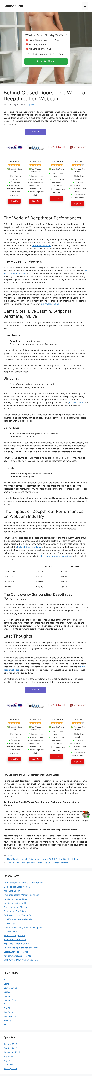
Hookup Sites (10, 1000)
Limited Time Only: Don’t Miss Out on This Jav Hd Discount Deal (38, 863)
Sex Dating (9, 1012)
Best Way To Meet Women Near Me (21, 960)
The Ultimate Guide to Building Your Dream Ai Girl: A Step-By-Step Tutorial (43, 859)
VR (5, 1024)
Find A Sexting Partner (14, 935)
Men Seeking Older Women (17, 887)
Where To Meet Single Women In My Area (23, 927)
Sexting (7, 1020)
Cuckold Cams (76, 402)
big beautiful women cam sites (56, 556)
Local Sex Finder (46, 61)
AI (5, 980)
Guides (7, 992)
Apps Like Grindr (12, 891)
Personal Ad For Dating (15, 911)
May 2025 (8, 1064)
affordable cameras (41, 245)
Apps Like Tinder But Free (16, 943)
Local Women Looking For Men (18, 919)
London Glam (13, 6)
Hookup (7, 996)
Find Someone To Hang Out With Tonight (23, 883)
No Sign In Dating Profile (15, 903)
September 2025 (12, 1052)
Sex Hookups (10, 1016)
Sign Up (14, 201)
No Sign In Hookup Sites (15, 899)
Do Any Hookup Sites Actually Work (21, 948)
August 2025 (10, 1056)
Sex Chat (8, 1008)
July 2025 (8, 1060)
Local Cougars (10, 923)
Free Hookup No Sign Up (15, 907)
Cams (9, 855)
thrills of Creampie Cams (29, 547)
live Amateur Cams (50, 304)
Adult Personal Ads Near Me (17, 956)
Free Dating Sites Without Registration (22, 895)
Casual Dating (10, 988)
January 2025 (10, 1068)
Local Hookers (10, 931)
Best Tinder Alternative (15, 939)
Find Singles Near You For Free (18, 915)
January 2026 (10, 1044)
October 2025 (10, 1048)
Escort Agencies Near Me (16, 952)
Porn (6, 1004)
